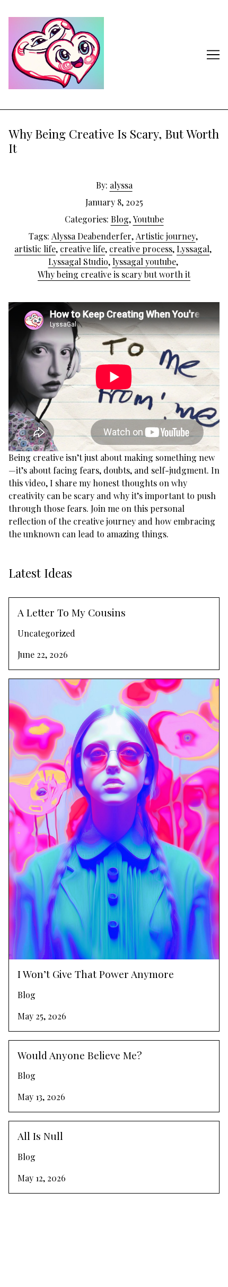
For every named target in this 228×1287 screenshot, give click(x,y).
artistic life (35, 248)
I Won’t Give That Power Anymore (74, 685)
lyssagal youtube (144, 261)
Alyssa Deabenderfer (91, 236)
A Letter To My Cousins (53, 604)
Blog (120, 219)
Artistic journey (166, 236)
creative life (82, 248)
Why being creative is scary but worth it (114, 274)
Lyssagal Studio (78, 261)
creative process (140, 248)
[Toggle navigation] (213, 54)
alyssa (121, 185)
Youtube (148, 219)
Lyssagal (193, 248)
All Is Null (28, 1127)
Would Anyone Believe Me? (60, 1046)
